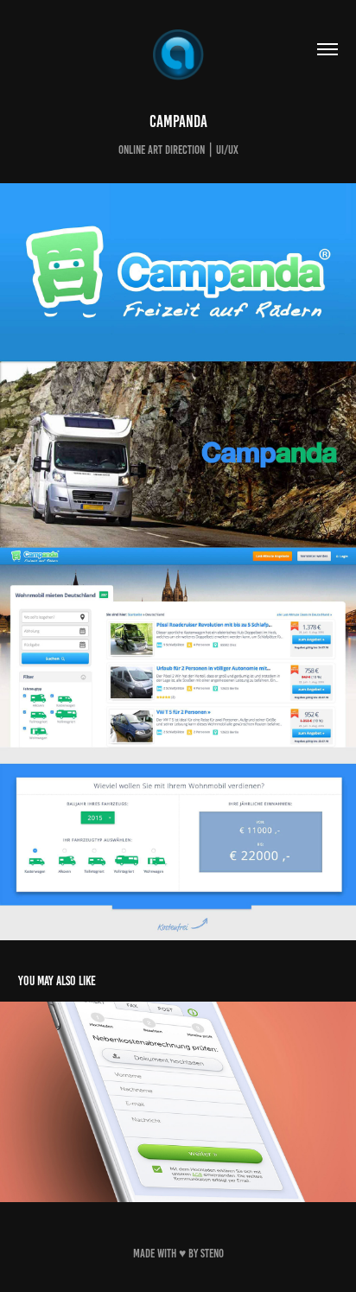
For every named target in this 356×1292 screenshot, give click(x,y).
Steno (212, 1253)
